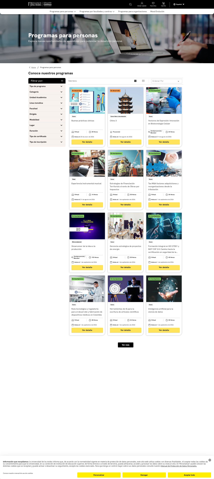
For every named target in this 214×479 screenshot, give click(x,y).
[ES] (179, 4)
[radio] (135, 81)
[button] (47, 86)
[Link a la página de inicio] (34, 67)
